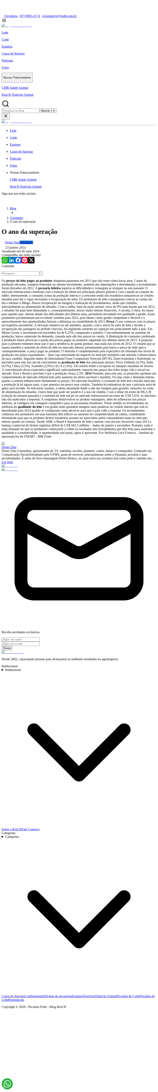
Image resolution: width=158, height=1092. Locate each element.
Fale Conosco (31, 829)
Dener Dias (9, 447)
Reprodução (16, 1000)
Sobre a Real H (12, 829)
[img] (7, 1084)
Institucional (13, 670)
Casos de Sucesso (13, 996)
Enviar (7, 648)
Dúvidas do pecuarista (57, 996)
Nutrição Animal (106, 996)
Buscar (45, 110)
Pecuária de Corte (128, 996)
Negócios (89, 996)
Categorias (12, 836)
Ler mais (7, 462)
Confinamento (34, 996)
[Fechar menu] (6, 116)
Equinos (77, 996)
